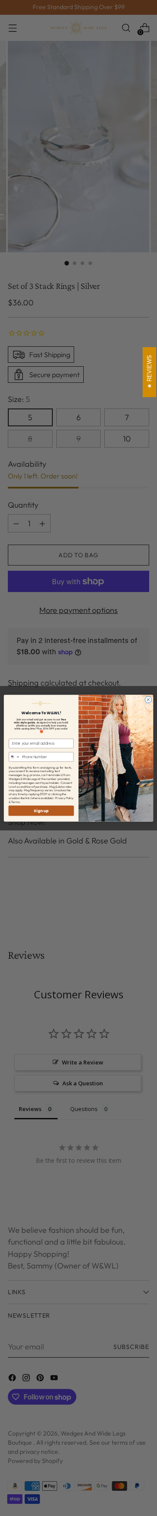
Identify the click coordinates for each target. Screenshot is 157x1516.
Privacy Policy (64, 798)
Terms (15, 801)
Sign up (41, 810)
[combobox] (14, 756)
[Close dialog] (148, 699)
